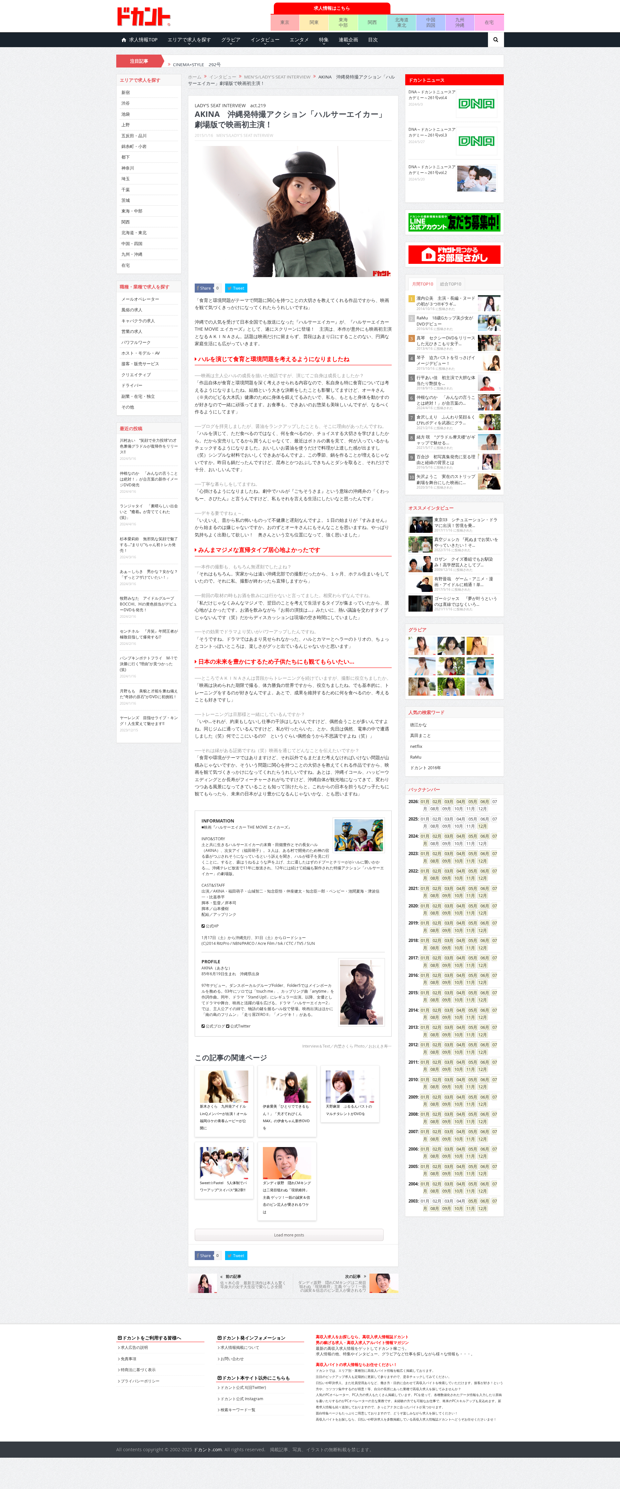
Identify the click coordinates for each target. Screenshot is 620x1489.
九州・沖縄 (131, 254)
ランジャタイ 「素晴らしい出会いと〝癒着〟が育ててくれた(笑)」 (149, 511)
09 (444, 861)
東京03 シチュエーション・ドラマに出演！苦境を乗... (466, 522)
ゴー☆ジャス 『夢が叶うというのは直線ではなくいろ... (465, 601)
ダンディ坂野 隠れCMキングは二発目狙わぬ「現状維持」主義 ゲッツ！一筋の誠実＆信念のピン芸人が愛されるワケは (287, 1197)
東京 (284, 22)
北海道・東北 (134, 232)
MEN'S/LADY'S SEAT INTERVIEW (244, 135)
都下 (125, 157)
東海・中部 (131, 211)
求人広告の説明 (134, 1347)
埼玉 (125, 178)
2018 (413, 940)
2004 (413, 1184)
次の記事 (353, 1276)
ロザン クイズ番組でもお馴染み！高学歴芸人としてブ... (463, 562)
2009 (413, 1097)
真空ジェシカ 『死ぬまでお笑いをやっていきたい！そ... (466, 542)
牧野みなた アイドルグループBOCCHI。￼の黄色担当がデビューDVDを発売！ (148, 603)
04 (459, 801)
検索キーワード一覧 (238, 1409)
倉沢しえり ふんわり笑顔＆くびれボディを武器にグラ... (446, 420)
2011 (413, 1062)
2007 (413, 1131)
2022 (413, 871)
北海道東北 (401, 22)
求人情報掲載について (240, 1347)
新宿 (125, 92)
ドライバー (131, 385)
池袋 (125, 114)
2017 (413, 958)
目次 (373, 40)
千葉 (125, 189)
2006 (413, 1149)
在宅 (489, 22)
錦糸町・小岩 (134, 146)
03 (447, 801)
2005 (413, 1166)
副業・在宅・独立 (138, 396)
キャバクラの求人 (138, 321)
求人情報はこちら (332, 8)
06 (482, 801)
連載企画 (348, 40)
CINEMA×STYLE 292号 (197, 61)
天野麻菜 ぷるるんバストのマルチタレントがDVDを (349, 1110)
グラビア (231, 40)
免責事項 (128, 1358)
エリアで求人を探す (189, 40)
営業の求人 (131, 331)
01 (423, 801)
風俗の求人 (131, 310)
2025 (413, 819)
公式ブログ (215, 1026)
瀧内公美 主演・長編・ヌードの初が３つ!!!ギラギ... (446, 301)
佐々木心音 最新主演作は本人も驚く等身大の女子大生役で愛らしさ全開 (253, 1284)
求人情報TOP (143, 40)
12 (480, 826)
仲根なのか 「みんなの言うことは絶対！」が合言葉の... (446, 400)
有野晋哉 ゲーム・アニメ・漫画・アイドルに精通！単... (463, 581)
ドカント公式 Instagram (242, 1398)
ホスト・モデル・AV (140, 353)
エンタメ (299, 40)
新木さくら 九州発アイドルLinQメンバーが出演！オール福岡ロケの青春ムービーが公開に (223, 1117)
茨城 (125, 200)
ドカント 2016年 (425, 767)
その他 (127, 407)
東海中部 (343, 22)
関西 (372, 22)
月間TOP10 (422, 284)
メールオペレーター (140, 299)
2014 (413, 1010)
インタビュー (265, 40)
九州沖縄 (459, 22)
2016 (413, 975)
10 (456, 861)
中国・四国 (131, 243)
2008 (413, 1114)
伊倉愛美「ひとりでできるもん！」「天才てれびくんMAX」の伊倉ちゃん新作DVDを (286, 1117)
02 (435, 801)
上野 (125, 125)
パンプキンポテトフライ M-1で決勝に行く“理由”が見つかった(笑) (148, 663)
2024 (413, 836)
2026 (413, 801)
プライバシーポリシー (140, 1380)
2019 (413, 923)
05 (471, 801)
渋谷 (125, 103)
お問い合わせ (232, 1358)
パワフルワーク (136, 342)
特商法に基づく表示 (138, 1369)
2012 (413, 1045)
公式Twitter (240, 1026)
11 (468, 861)
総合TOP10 (450, 284)
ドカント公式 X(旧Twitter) (243, 1387)
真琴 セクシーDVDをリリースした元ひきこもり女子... (446, 340)
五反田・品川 (134, 136)
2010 (413, 1079)
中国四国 (430, 22)
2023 (413, 853)
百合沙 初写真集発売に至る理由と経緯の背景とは (446, 459)
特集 (324, 40)
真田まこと (420, 735)
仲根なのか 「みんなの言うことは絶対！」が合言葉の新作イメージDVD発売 (149, 478)
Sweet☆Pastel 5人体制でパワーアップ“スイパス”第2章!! (223, 1186)
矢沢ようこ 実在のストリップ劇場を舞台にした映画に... (446, 479)
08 (432, 861)
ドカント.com (207, 1449)
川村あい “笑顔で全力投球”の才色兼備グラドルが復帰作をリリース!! (149, 446)
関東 (314, 22)
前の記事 (233, 1276)
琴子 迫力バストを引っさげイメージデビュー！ (446, 360)
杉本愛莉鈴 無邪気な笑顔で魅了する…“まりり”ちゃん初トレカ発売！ (149, 544)
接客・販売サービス (140, 364)
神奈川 (127, 168)
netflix (416, 746)
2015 (413, 993)
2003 (413, 1201)
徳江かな (418, 725)
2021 (413, 888)
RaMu (415, 757)
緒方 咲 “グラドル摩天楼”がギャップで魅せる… (446, 440)
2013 (413, 1027)
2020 (413, 906)
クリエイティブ (136, 374)
